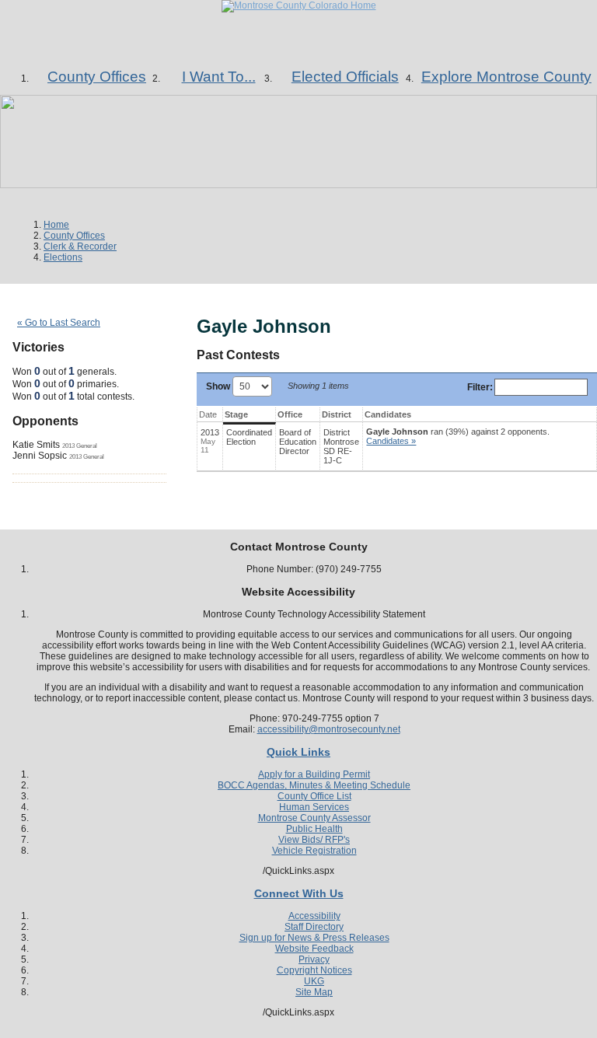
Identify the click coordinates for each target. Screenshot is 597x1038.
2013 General (79, 445)
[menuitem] (96, 76)
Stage (236, 414)
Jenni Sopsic (39, 455)
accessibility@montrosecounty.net (328, 729)
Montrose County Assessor (314, 818)
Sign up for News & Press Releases (314, 937)
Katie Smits (36, 444)
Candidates (388, 414)
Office (290, 414)
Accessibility (314, 915)
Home (56, 224)
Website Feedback (314, 948)
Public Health (314, 828)
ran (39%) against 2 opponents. (458, 436)
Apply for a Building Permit (314, 774)
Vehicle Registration (314, 850)
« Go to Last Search (58, 322)
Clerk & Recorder (80, 246)
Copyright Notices (314, 970)
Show (219, 386)
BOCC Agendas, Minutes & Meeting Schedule (314, 785)
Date (208, 414)
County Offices (74, 235)
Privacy (314, 959)
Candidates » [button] (391, 441)
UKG (314, 981)
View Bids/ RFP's (314, 839)
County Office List (314, 796)
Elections (63, 257)
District (336, 414)
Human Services (314, 807)
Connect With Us (299, 893)
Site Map (314, 992)
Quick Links (298, 752)
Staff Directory (314, 926)
